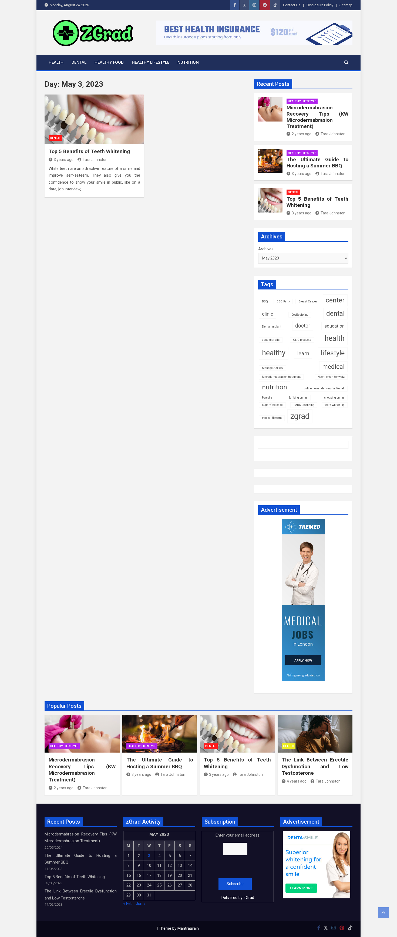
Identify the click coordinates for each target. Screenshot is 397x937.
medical (333, 366)
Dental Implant (271, 326)
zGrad (249, 897)
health (335, 338)
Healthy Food (109, 62)
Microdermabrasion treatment (281, 377)
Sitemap (345, 5)
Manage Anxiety (272, 368)
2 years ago (301, 134)
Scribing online (298, 397)
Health (56, 62)
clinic (267, 314)
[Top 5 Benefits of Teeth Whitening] (94, 119)
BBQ (265, 301)
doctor (302, 326)
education (334, 326)
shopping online (334, 397)
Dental (79, 62)
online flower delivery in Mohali (324, 388)
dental (335, 313)
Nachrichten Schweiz (331, 377)
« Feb (128, 903)
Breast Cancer (307, 301)
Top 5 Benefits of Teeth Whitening (89, 151)
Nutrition (188, 62)
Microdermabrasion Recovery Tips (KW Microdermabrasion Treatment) (317, 117)
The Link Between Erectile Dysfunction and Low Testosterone (315, 766)
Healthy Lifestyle (150, 62)
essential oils (271, 340)
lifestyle (333, 353)
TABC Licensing (303, 405)
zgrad (299, 416)
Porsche (267, 397)
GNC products (302, 340)
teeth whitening (335, 405)
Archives (266, 249)
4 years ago (297, 781)
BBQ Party (283, 301)
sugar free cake (272, 405)
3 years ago (63, 159)
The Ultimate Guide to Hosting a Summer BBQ (317, 162)
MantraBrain (188, 928)
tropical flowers (272, 418)
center (335, 300)
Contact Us (291, 5)
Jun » (140, 903)
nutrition (274, 387)
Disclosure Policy (320, 5)
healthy (273, 353)
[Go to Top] (383, 912)
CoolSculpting (299, 314)
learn (303, 353)
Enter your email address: (238, 866)
